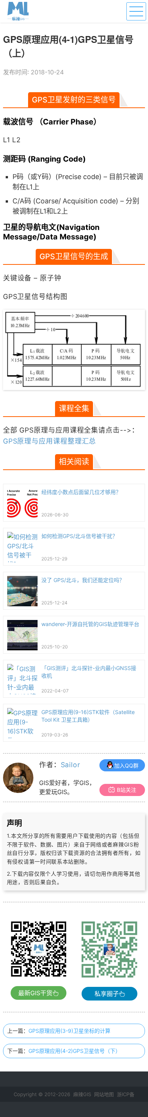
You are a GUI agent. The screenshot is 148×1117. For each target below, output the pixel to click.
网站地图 (104, 1094)
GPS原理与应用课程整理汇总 (49, 441)
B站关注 (126, 790)
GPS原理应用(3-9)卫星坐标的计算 (69, 1030)
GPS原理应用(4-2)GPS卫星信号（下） (74, 1051)
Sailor (70, 765)
